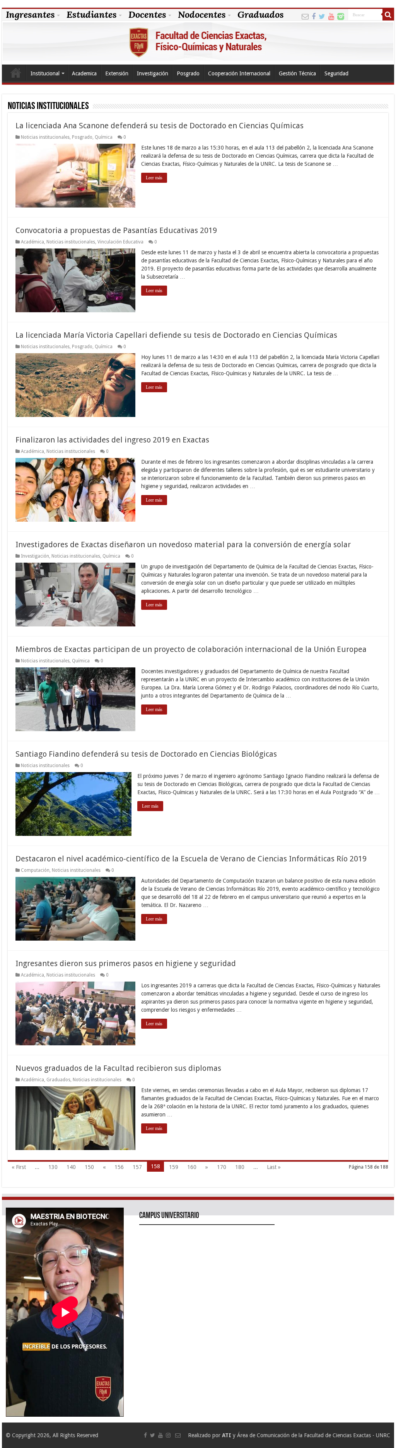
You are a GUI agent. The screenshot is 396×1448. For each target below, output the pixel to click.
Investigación (152, 73)
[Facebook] (313, 16)
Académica (32, 242)
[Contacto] (305, 16)
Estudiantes (92, 14)
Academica (84, 73)
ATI (226, 1435)
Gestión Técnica (297, 73)
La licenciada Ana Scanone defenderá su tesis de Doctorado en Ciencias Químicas (159, 125)
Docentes (147, 14)
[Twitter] (322, 16)
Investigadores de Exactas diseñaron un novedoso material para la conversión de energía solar (183, 544)
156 (119, 1167)
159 (173, 1167)
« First (19, 1167)
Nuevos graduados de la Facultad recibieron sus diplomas (118, 1068)
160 (191, 1167)
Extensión (116, 73)
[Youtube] (331, 16)
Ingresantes (30, 14)
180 (239, 1167)
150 (89, 1167)
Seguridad (336, 73)
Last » (274, 1167)
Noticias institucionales (45, 137)
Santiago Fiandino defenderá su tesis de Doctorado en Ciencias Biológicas (146, 754)
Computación (35, 870)
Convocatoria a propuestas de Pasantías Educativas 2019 (116, 230)
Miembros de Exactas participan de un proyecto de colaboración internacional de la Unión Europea (191, 649)
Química (104, 137)
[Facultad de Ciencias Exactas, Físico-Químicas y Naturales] (198, 43)
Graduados (260, 14)
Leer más (154, 177)
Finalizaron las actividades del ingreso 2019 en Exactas (112, 439)
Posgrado (188, 73)
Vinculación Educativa (120, 242)
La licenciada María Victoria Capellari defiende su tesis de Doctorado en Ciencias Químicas (176, 335)
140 (71, 1167)
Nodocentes (202, 14)
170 (221, 1167)
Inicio (16, 73)
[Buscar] (388, 14)
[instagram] (340, 16)
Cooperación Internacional (239, 73)
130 (53, 1167)
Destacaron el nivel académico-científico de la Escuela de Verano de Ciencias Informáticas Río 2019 (191, 858)
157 (137, 1167)
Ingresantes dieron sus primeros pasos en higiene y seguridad (125, 963)
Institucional (45, 73)
